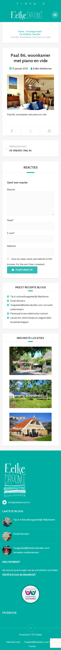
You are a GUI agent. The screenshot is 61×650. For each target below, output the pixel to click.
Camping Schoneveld (27, 395)
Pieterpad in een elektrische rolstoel (29, 313)
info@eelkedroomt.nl (19, 502)
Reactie (11, 189)
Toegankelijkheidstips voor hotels (39, 642)
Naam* (10, 220)
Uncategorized (33, 31)
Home (21, 31)
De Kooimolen (23, 362)
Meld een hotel (13, 642)
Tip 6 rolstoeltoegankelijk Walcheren (29, 296)
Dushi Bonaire (17, 300)
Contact (32, 646)
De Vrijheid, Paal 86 (29, 34)
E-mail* (11, 233)
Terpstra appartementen (29, 428)
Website (11, 246)
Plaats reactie (24, 269)
